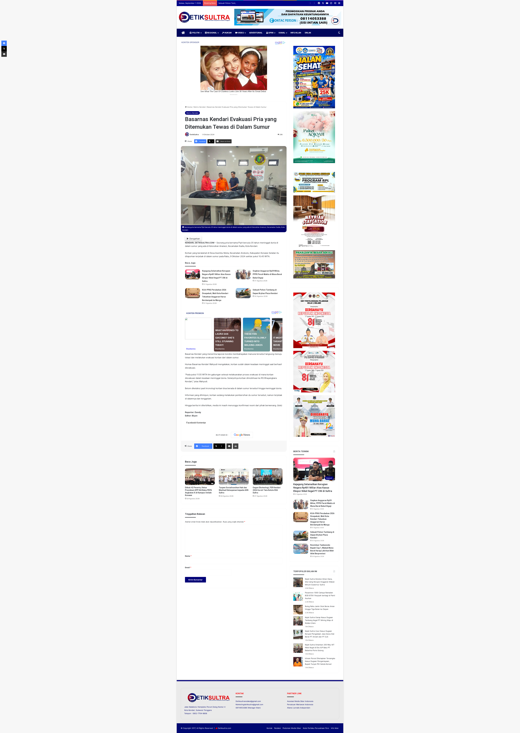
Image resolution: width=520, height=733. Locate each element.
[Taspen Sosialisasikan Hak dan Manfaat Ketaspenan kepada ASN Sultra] (234, 476)
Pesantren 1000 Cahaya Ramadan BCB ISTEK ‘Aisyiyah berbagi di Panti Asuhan (320, 595)
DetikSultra (194, 134)
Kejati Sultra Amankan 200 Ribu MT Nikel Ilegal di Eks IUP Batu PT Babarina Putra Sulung (319, 647)
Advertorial (255, 33)
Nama (188, 556)
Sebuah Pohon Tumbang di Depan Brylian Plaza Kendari (322, 535)
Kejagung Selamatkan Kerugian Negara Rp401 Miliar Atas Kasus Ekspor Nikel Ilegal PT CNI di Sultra (312, 487)
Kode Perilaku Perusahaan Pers (316, 728)
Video (241, 33)
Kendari (191, 710)
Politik (196, 33)
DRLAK (308, 33)
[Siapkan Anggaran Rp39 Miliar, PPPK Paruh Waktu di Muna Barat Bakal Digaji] (243, 274)
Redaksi (277, 728)
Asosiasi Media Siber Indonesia (300, 701)
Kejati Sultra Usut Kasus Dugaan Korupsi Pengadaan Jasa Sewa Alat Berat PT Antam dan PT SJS (319, 634)
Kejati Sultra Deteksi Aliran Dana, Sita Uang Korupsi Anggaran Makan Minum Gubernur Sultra (320, 582)
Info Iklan (295, 33)
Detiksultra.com (224, 728)
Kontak (269, 728)
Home (189, 107)
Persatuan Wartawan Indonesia (300, 704)
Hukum (228, 33)
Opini (270, 33)
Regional (212, 33)
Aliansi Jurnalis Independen (298, 708)
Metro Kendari (200, 107)
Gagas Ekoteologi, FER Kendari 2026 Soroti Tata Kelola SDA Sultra (267, 490)
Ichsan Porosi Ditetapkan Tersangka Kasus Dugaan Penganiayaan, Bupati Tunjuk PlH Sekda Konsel (320, 661)
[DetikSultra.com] (204, 17)
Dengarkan (194, 238)
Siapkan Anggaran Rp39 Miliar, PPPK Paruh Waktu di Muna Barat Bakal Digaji (267, 274)
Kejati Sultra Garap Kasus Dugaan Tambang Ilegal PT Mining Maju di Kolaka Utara (319, 620)
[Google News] (242, 435)
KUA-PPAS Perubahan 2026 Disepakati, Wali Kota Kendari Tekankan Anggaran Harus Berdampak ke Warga (322, 519)
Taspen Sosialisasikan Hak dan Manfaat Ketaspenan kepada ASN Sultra (233, 490)
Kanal (282, 33)
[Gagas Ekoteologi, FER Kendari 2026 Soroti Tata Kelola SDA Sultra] (267, 476)
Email (188, 567)
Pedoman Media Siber (292, 728)
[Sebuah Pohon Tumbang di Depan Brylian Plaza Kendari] (243, 293)
